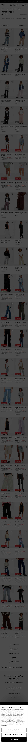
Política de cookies (9, 724)
